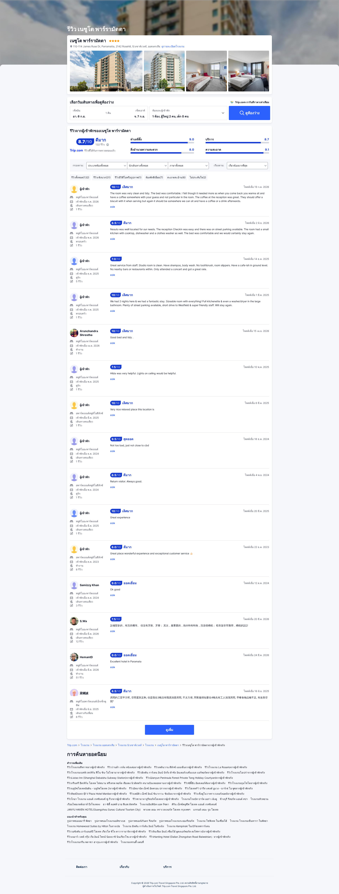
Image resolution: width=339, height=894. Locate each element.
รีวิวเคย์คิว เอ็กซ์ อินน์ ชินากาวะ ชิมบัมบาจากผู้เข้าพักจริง (160, 793)
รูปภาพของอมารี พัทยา (79, 820)
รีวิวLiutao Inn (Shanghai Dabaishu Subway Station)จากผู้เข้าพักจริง (105, 777)
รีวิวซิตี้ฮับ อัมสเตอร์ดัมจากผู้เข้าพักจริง (204, 783)
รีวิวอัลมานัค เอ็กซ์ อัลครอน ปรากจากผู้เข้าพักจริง (155, 788)
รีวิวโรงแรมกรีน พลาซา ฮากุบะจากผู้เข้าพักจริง (92, 842)
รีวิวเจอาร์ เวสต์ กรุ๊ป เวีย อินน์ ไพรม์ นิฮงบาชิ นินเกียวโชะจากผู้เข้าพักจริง (107, 836)
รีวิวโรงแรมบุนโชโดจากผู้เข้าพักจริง (247, 783)
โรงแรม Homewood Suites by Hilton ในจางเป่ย (93, 826)
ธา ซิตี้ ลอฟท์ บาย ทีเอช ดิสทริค (120, 804)
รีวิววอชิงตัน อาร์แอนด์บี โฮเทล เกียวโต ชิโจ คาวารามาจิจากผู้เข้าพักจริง (106, 831)
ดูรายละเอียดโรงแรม (173, 46)
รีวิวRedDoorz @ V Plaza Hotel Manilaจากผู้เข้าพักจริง (97, 793)
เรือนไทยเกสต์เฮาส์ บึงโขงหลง (83, 804)
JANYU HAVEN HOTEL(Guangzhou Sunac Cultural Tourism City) (104, 809)
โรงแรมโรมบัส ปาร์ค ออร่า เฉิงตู (199, 798)
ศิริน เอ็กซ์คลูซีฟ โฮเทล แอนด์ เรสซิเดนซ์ (194, 804)
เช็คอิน (76, 110)
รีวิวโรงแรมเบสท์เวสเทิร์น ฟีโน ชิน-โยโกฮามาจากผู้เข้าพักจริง (101, 772)
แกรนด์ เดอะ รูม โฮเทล (205, 809)
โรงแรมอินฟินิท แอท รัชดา (154, 804)
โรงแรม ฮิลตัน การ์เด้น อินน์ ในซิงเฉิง (143, 826)
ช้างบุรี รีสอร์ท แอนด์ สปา (234, 798)
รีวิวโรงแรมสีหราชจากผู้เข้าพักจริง (86, 767)
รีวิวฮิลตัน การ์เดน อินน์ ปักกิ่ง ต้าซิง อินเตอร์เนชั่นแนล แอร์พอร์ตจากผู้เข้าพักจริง (180, 772)
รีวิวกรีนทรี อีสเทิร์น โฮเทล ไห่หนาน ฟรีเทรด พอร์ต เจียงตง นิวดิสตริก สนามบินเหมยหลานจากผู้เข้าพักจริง (124, 783)
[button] (310, 6)
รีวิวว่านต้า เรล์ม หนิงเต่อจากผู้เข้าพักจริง (129, 767)
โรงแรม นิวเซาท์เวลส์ (130, 745)
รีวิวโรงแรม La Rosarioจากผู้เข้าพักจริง (226, 767)
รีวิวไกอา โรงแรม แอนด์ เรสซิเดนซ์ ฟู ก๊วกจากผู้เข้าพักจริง (98, 798)
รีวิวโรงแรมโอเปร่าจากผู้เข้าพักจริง (246, 772)
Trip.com (72, 745)
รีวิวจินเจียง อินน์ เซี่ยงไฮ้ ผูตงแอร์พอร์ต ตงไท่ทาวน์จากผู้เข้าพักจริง (184, 831)
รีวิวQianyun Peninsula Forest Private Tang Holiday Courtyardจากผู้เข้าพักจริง (189, 777)
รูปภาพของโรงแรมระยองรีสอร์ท (176, 820)
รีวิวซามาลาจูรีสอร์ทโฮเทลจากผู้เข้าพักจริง (156, 798)
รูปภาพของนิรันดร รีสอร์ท (142, 820)
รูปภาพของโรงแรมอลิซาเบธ (109, 820)
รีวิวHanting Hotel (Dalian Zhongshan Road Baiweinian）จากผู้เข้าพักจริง (189, 836)
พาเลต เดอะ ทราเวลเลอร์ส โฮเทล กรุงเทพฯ (166, 809)
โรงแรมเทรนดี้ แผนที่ (132, 842)
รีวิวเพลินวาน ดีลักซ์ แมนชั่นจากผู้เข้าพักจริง (178, 767)
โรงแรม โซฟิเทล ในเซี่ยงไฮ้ (212, 820)
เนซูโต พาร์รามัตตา (168, 745)
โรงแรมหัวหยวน (259, 798)
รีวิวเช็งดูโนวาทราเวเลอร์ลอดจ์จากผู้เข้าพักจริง (219, 793)
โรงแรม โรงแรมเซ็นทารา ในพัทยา (249, 820)
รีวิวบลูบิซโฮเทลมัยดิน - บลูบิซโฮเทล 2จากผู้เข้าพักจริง (96, 788)
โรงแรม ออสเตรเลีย (103, 745)
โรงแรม (85, 745)
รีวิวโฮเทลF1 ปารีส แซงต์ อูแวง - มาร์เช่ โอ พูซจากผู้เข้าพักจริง (219, 788)
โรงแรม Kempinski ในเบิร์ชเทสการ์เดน (188, 826)
